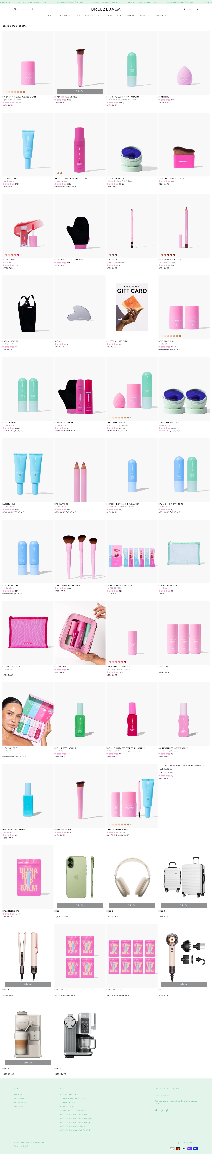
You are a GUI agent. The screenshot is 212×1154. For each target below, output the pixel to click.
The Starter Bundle (116, 423)
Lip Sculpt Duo (61, 504)
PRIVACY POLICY (68, 1094)
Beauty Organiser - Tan (13, 667)
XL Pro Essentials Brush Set (68, 586)
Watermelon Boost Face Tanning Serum (125, 748)
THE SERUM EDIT (9, 748)
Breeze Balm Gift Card (117, 341)
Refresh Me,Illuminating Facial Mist (123, 97)
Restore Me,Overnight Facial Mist (122, 504)
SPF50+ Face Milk (10, 178)
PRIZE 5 (162, 990)
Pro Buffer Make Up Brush (66, 97)
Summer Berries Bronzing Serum (174, 748)
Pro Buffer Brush (62, 830)
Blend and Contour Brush (171, 178)
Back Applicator (10, 341)
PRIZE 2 (109, 911)
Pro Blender (164, 97)
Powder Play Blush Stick (118, 667)
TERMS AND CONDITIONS (72, 1098)
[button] (184, 9)
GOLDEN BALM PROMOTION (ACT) (76, 1122)
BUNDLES (18, 1106)
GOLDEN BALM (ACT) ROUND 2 (75, 1130)
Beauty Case (60, 667)
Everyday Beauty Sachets (119, 586)
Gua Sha (58, 341)
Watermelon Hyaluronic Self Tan (70, 178)
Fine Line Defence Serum (65, 748)
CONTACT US (66, 1106)
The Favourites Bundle (117, 830)
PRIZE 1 (57, 911)
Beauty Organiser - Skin (170, 586)
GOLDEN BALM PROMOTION (73, 1114)
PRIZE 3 (162, 911)
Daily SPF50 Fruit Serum (13, 830)
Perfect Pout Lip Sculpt (170, 260)
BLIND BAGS (20, 1102)
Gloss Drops (8, 260)
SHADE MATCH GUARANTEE (73, 1110)
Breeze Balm (25, 1143)
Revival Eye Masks (115, 178)
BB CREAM (19, 1098)
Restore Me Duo (10, 586)
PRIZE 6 (5, 1069)
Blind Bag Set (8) (114, 990)
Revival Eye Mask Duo (169, 423)
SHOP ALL (19, 1094)
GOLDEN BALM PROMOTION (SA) (76, 1118)
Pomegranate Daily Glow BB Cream (19, 97)
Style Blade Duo (166, 773)
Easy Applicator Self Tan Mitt (68, 260)
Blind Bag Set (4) (62, 990)
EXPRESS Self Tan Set (64, 423)
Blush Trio (164, 667)
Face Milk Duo (9, 504)
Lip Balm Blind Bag (10, 911)
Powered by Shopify (21, 1146)
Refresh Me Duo (9, 423)
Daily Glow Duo (166, 341)
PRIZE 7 (57, 1069)
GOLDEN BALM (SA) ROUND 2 (74, 1126)
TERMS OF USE (67, 1102)
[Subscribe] (196, 1095)
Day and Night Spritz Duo (171, 504)
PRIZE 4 (5, 990)
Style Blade (112, 260)
